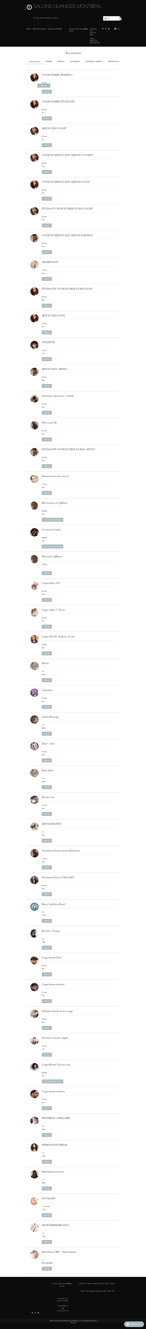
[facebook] (106, 29)
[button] (120, 18)
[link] (43, 86)
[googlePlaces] (103, 29)
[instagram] (109, 29)
